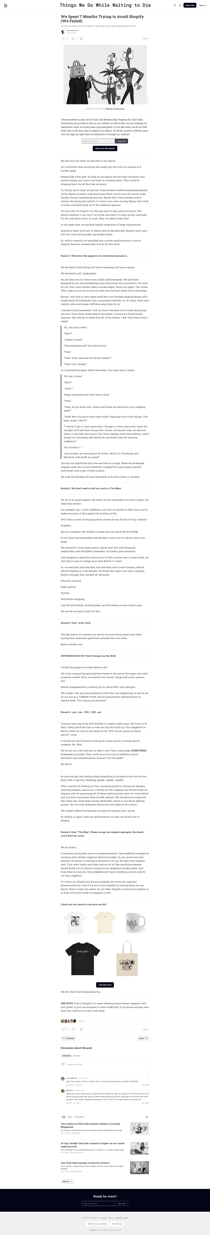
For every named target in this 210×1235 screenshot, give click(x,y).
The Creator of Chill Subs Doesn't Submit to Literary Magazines (90, 1125)
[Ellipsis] (148, 1078)
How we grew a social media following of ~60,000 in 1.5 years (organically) (92, 1150)
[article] (105, 1130)
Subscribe (189, 5)
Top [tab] (63, 1117)
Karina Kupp (76, 1133)
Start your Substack (98, 1224)
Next (141, 1038)
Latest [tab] (69, 1117)
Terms (110, 1218)
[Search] (174, 5)
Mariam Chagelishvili (115, 108)
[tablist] (71, 1055)
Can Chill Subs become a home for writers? (85, 1162)
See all (66, 1181)
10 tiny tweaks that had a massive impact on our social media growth (93, 1145)
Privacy (104, 1218)
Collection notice (121, 1218)
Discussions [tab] (79, 1117)
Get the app (117, 1224)
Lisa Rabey (70, 1078)
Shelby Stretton (76, 1152)
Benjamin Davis (72, 30)
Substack (93, 1230)
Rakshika (70, 1090)
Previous (70, 1038)
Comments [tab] (66, 1056)
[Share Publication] (180, 5)
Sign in (202, 5)
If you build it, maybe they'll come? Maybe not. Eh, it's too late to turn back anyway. (92, 1167)
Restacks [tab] (76, 1056)
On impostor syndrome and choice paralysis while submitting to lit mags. (91, 1130)
